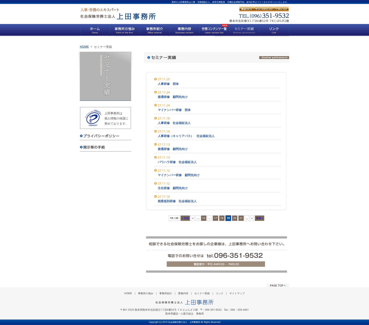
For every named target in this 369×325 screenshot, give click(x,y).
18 (221, 218)
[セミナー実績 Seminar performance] (244, 30)
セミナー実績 (202, 293)
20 (234, 218)
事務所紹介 (165, 293)
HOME (84, 46)
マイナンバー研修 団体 (174, 110)
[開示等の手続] (105, 145)
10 (203, 218)
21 (241, 218)
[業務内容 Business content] (184, 30)
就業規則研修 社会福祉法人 (177, 201)
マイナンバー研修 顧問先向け (179, 175)
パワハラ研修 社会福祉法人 (177, 162)
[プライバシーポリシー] (105, 134)
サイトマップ (237, 293)
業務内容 (183, 293)
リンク (219, 293)
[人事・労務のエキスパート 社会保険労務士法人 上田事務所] (118, 14)
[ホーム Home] (95, 30)
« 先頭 (185, 218)
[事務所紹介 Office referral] (155, 30)
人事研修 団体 (168, 84)
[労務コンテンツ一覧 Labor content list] (214, 30)
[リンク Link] (274, 30)
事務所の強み (145, 293)
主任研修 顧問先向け (173, 188)
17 (215, 218)
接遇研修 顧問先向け (173, 97)
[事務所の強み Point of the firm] (125, 30)
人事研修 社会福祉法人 (174, 123)
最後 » (259, 218)
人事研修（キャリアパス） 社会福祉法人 (186, 136)
